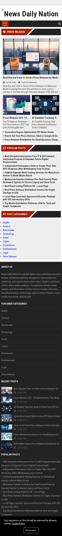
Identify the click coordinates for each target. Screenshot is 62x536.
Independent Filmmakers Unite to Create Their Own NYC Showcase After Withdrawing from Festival (29, 167)
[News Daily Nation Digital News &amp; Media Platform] (31, 13)
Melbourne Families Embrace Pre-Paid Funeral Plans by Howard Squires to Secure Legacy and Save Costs (30, 181)
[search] (59, 23)
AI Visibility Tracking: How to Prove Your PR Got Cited (45, 117)
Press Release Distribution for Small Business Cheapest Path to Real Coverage (32, 139)
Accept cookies (31, 530)
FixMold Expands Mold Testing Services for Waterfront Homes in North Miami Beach (31, 174)
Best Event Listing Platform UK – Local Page (26, 186)
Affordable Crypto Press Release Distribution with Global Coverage (37, 443)
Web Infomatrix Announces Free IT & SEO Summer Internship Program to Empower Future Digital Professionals (29, 159)
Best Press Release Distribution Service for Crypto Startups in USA (29, 191)
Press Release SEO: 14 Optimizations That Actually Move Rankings (16, 117)
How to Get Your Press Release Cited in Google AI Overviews (32, 136)
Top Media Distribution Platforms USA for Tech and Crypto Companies (29, 205)
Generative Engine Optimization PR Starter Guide (29, 132)
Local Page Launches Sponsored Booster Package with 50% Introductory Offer (29, 198)
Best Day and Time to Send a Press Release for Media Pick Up (31, 77)
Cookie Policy (18, 523)
